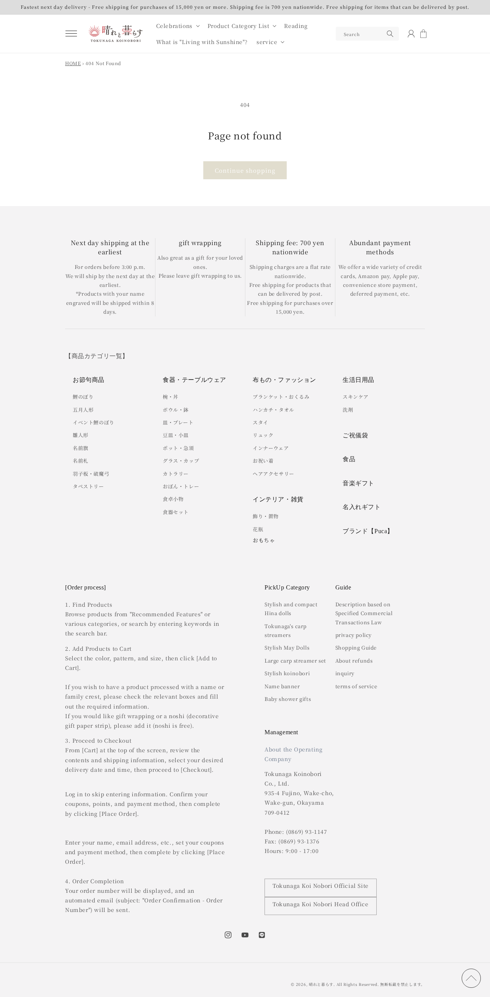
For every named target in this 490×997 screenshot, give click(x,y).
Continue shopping (245, 170)
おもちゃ (264, 540)
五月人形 (83, 409)
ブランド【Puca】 (368, 531)
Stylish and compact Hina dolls (291, 609)
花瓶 (258, 529)
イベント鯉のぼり (93, 422)
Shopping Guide (356, 647)
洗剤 (348, 409)
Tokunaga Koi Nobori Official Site (321, 885)
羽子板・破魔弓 (91, 473)
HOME (73, 63)
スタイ (260, 422)
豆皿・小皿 (176, 435)
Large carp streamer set (295, 660)
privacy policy (353, 634)
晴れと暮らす (321, 984)
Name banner (282, 686)
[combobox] (367, 34)
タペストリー (88, 486)
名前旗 (80, 448)
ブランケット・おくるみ (281, 396)
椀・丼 (170, 396)
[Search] (390, 33)
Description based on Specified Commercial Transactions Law (364, 613)
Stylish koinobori (287, 673)
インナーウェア (271, 448)
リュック (263, 435)
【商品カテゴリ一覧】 (97, 356)
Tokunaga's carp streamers (286, 630)
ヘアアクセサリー (273, 473)
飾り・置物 (266, 516)
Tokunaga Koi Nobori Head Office (321, 904)
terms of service (356, 686)
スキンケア (356, 396)
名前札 (80, 460)
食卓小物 (173, 499)
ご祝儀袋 (355, 435)
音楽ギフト (358, 483)
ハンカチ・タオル (273, 409)
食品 (349, 459)
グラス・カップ (181, 460)
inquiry (344, 673)
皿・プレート (178, 422)
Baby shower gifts (288, 698)
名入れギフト (362, 507)
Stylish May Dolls (287, 647)
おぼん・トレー (181, 486)
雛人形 (80, 435)
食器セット (176, 512)
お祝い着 (263, 460)
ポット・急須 (178, 448)
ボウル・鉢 (176, 409)
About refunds (354, 660)
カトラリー (176, 473)
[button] (71, 33)
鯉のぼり (83, 396)
